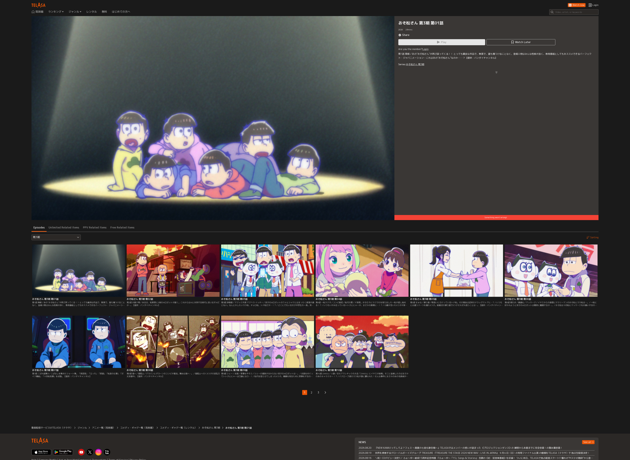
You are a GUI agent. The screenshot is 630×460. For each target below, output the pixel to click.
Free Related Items (122, 227)
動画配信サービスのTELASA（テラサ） (52, 427)
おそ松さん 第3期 (415, 64)
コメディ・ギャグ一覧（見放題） (137, 427)
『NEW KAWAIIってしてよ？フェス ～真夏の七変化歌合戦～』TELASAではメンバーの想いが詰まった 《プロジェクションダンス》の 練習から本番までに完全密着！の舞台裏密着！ (469, 447)
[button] (577, 5)
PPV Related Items (94, 227)
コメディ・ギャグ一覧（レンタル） (178, 427)
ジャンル (82, 427)
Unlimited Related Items (64, 227)
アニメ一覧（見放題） (103, 427)
